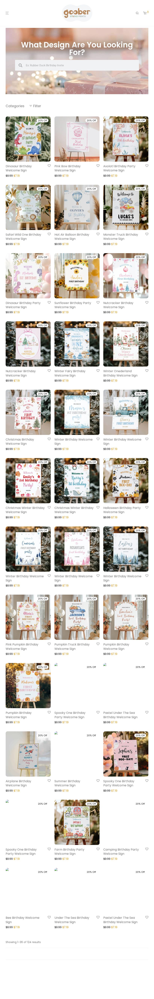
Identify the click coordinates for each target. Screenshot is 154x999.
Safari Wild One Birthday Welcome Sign (23, 236)
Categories (15, 106)
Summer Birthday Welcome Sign (67, 783)
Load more (77, 954)
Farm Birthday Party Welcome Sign (69, 851)
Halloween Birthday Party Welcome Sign (122, 510)
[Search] (137, 13)
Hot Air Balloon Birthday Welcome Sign (71, 236)
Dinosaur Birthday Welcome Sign (19, 168)
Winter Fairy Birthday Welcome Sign (69, 373)
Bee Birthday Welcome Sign (22, 920)
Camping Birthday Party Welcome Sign (121, 851)
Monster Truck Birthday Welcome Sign (120, 236)
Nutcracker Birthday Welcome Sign (118, 305)
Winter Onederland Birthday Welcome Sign (120, 373)
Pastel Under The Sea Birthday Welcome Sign (120, 715)
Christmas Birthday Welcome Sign (20, 441)
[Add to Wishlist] (49, 166)
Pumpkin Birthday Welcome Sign (116, 646)
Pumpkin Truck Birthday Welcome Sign (72, 646)
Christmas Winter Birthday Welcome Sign (25, 510)
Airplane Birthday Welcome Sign (18, 783)
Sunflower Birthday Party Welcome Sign (72, 305)
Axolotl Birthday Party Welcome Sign (119, 168)
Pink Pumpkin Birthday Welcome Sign (22, 646)
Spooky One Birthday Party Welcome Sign (69, 715)
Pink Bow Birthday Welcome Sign (67, 168)
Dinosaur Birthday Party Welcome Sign (23, 305)
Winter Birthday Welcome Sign (73, 441)
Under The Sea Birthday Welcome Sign (71, 920)
